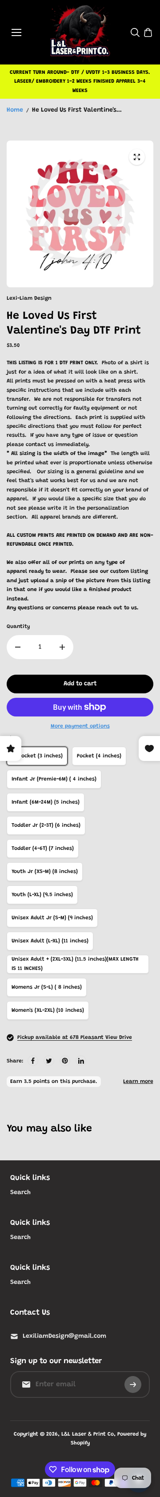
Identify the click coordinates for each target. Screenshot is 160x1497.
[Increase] (62, 647)
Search (20, 1193)
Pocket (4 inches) (99, 756)
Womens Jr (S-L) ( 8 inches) (47, 987)
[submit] (132, 1384)
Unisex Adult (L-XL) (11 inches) (50, 941)
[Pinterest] (65, 1060)
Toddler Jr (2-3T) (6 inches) (46, 825)
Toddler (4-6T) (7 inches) (43, 848)
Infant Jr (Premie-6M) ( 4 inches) (54, 779)
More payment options (80, 726)
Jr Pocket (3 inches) (37, 756)
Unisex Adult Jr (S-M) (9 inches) (52, 918)
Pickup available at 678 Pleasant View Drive (74, 1037)
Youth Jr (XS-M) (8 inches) (45, 871)
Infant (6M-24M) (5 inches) (46, 802)
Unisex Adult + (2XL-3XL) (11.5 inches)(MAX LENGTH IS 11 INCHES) (75, 964)
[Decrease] (18, 647)
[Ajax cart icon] (148, 32)
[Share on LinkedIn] (81, 1060)
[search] (135, 32)
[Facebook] (33, 1060)
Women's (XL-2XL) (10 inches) (48, 1010)
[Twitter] (49, 1060)
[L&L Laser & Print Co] (80, 32)
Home (15, 110)
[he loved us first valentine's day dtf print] (137, 157)
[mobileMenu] (16, 32)
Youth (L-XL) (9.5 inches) (42, 894)
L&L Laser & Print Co (87, 1434)
